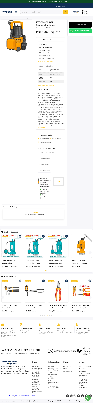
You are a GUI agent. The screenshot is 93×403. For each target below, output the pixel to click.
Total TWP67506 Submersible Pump (9, 262)
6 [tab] (49, 315)
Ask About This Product (82, 30)
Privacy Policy (52, 374)
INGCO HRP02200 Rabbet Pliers (9, 306)
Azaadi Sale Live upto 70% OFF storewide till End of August (47, 1)
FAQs (65, 368)
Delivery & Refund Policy (54, 371)
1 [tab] (45, 270)
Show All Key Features (45, 61)
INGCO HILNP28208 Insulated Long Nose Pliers (80, 306)
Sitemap (81, 389)
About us (51, 366)
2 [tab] (46, 270)
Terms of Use (5, 401)
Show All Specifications (46, 85)
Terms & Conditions (51, 377)
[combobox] (41, 12)
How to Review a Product (53, 383)
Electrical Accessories (36, 376)
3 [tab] (44, 315)
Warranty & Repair (54, 368)
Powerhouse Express (67, 400)
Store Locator (67, 371)
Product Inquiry (80, 25)
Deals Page (82, 368)
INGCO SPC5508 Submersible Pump (79, 262)
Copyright (15, 401)
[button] (84, 11)
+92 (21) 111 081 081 (87, 354)
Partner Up (67, 4)
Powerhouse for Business (37, 392)
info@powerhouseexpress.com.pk (65, 350)
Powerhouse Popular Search (84, 380)
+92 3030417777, (87, 348)
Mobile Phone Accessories (37, 369)
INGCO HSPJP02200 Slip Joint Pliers (34, 306)
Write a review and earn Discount (54, 386)
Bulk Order (73, 4)
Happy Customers (60, 4)
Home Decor (36, 366)
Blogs (63, 6)
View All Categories (36, 389)
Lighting (35, 379)
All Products (83, 387)
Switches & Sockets (36, 385)
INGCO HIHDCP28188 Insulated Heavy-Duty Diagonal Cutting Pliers (58, 306)
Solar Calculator (84, 373)
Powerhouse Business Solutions (83, 384)
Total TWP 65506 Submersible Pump (33, 262)
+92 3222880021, (87, 351)
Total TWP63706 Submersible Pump (56, 262)
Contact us (67, 366)
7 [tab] (51, 315)
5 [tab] (47, 315)
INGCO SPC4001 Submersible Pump (17, 18)
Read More (41, 127)
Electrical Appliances (36, 372)
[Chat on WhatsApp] (88, 398)
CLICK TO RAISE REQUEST (58, 181)
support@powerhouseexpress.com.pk (67, 351)
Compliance (35, 401)
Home (3, 18)
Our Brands (58, 6)
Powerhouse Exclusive (83, 376)
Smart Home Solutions (36, 382)
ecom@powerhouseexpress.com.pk (22, 395)
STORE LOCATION (86, 5)
